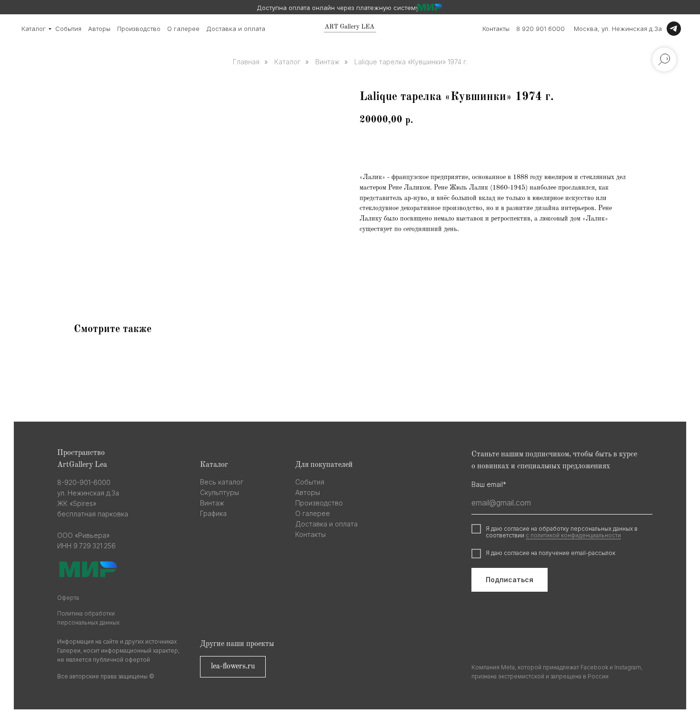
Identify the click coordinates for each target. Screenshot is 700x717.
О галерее (183, 28)
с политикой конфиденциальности (573, 535)
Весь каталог (221, 482)
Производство (138, 28)
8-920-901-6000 (83, 482)
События (68, 28)
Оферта (68, 597)
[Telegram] (674, 28)
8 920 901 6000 (540, 28)
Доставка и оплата (235, 28)
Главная (246, 62)
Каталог (33, 28)
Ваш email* (488, 484)
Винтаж (327, 62)
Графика (213, 513)
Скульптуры (219, 492)
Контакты (496, 28)
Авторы (99, 28)
